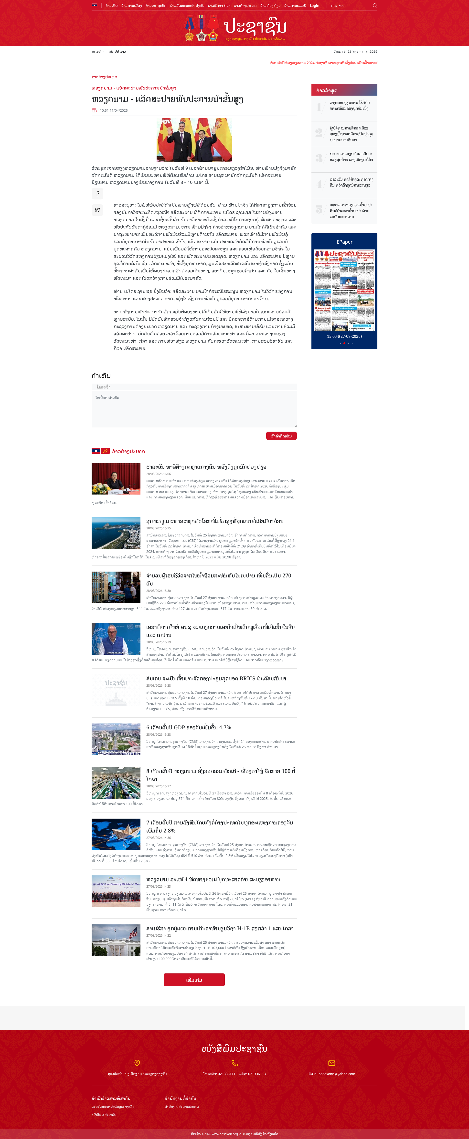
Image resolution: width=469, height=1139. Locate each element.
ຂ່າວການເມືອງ (131, 5)
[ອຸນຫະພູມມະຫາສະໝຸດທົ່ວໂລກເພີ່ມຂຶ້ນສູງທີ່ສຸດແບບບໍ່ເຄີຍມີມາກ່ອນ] (116, 533)
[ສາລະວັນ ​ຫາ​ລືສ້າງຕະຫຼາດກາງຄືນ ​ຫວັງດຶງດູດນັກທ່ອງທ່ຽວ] (116, 479)
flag (94, 5)
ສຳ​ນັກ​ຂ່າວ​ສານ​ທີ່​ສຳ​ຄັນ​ (111, 1098)
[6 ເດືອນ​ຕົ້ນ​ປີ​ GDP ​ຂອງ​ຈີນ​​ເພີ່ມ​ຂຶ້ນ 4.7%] (116, 739)
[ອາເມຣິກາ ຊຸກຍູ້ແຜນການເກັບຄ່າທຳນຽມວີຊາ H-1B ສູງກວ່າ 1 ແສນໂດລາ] (116, 940)
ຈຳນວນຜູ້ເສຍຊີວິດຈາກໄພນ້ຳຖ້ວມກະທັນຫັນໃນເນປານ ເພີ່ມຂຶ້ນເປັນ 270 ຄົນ (218, 580)
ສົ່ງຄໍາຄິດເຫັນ (281, 436)
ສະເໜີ (96, 51)
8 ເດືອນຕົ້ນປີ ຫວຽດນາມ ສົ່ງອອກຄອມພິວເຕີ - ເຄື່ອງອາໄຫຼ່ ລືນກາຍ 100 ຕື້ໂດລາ (220, 775)
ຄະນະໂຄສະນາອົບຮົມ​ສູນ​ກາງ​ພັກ (113, 1107)
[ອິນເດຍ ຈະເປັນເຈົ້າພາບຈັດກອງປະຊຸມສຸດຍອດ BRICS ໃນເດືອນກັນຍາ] (116, 690)
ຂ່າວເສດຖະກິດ (156, 5)
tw (97, 210)
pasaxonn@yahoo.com (337, 1073)
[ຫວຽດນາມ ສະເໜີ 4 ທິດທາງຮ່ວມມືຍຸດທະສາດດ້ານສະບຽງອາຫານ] (116, 891)
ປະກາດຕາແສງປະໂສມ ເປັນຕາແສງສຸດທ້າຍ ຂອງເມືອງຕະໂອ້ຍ (351, 157)
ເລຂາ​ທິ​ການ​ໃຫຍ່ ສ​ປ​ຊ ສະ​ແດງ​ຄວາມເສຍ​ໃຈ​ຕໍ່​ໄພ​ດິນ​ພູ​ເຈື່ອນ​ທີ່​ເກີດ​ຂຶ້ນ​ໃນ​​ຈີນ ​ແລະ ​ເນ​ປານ (221, 631)
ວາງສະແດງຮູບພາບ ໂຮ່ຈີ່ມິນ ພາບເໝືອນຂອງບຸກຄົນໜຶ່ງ (350, 105)
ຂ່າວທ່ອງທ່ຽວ (270, 5)
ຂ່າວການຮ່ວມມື (295, 5)
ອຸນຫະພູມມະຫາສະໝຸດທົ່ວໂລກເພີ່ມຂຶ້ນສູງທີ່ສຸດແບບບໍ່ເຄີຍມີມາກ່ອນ (215, 521)
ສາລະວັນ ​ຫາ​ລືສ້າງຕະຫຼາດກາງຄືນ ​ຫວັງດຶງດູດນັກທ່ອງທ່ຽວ (206, 467)
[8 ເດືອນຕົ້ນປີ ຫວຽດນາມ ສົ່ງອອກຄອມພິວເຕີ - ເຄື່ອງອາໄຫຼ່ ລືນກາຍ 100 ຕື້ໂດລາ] (116, 783)
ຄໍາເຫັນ (101, 375)
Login (314, 5)
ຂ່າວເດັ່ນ (112, 5)
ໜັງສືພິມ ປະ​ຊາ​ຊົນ (104, 1115)
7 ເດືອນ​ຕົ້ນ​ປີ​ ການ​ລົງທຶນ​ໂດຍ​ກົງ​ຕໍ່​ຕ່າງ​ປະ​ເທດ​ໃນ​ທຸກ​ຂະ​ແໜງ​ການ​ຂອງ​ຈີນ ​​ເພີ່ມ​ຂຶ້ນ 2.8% (220, 827)
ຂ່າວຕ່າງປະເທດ (245, 5)
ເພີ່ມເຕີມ (194, 979)
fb (97, 193)
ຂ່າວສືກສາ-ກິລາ (219, 5)
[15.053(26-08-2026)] (344, 290)
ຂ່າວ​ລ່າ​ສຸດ (327, 90)
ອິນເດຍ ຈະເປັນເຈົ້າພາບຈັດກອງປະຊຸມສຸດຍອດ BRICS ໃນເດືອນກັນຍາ (216, 678)
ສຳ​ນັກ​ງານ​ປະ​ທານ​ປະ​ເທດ (182, 1107)
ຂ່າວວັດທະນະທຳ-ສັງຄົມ (187, 5)
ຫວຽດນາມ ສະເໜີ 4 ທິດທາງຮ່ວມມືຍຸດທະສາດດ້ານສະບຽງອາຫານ (213, 879)
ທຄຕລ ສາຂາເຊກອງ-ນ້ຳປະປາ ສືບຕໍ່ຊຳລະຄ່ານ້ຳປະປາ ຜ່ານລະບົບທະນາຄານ (351, 211)
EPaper (344, 241)
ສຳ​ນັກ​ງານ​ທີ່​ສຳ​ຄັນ (180, 1098)
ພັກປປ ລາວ (117, 51)
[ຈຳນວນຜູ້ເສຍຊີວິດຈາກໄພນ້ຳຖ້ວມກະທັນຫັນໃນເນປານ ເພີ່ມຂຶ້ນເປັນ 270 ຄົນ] (116, 587)
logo (234, 29)
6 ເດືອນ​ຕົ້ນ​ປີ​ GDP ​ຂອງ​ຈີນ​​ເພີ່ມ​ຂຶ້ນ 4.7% (188, 727)
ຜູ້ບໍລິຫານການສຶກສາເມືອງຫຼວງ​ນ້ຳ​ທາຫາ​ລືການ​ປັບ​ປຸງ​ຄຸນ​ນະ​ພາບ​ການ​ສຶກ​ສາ (351, 134)
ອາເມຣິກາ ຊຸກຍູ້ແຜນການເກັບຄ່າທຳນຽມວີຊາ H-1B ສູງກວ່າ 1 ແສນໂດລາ (220, 928)
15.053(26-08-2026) (344, 336)
